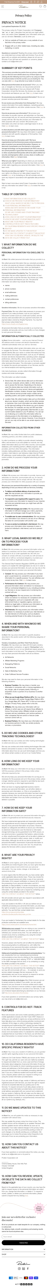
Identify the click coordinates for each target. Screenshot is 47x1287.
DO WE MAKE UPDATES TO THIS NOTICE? (21, 231)
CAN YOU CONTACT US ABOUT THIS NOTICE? (18, 894)
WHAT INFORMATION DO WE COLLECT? (20, 199)
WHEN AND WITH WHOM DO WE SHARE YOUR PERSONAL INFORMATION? (22, 209)
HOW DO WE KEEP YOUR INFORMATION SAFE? (23, 219)
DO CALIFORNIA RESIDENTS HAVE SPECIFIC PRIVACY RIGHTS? (25, 227)
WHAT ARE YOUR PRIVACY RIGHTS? (18, 222)
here (13, 81)
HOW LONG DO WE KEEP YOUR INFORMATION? (23, 217)
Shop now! (25, 2)
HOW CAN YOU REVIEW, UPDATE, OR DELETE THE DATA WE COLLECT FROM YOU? (24, 237)
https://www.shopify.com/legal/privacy (15, 324)
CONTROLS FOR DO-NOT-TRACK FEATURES (21, 224)
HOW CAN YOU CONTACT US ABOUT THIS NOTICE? (25, 233)
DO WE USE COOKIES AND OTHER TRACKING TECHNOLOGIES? (22, 213)
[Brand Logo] (23, 6)
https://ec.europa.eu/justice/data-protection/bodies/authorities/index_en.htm (16, 913)
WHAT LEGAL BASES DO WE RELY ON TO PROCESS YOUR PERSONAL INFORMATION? (24, 204)
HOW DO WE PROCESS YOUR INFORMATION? (22, 201)
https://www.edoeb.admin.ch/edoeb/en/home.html (19, 924)
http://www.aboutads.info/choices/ (16, 993)
